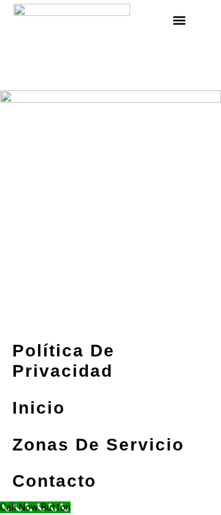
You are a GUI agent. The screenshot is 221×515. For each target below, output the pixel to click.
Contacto (54, 480)
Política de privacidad (63, 361)
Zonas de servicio (98, 444)
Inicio (38, 407)
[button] (179, 20)
